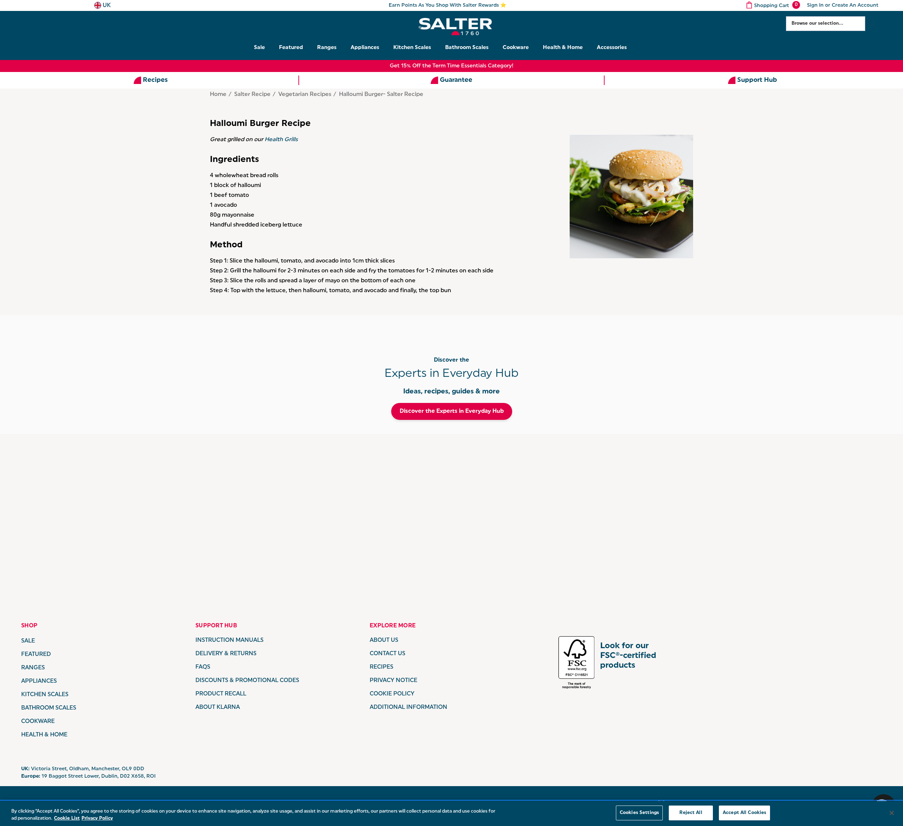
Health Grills (281, 140)
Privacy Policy (97, 818)
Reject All (690, 812)
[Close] (891, 813)
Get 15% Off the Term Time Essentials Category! (452, 66)
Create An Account (855, 5)
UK (106, 5)
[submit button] (871, 23)
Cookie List (67, 818)
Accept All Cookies (744, 812)
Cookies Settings (639, 812)
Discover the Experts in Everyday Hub (452, 411)
